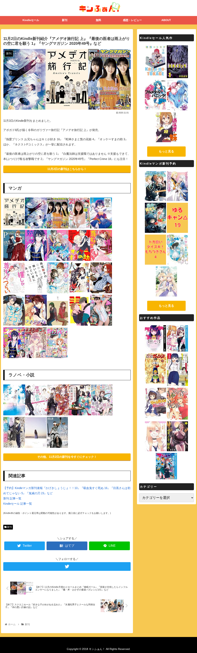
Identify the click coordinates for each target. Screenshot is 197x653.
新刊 (9, 527)
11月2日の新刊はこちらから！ (67, 169)
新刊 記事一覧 (12, 498)
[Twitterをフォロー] (67, 566)
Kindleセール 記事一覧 (17, 503)
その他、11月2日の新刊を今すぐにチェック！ (67, 456)
